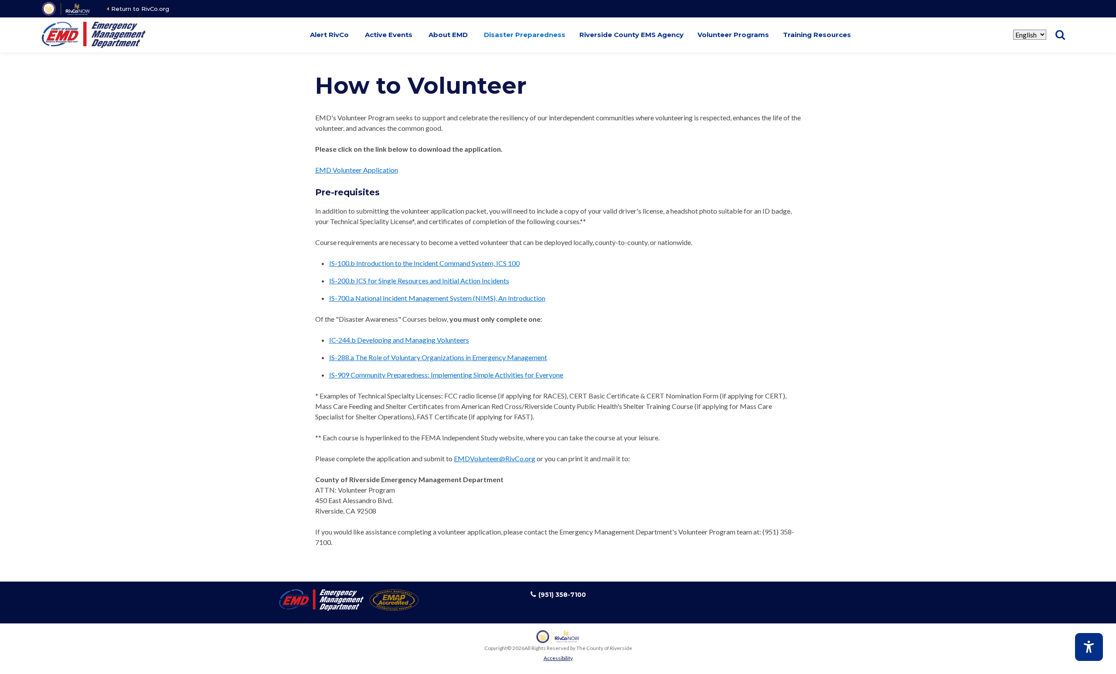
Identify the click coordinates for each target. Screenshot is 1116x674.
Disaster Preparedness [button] (524, 35)
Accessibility (558, 658)
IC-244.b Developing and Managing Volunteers (399, 340)
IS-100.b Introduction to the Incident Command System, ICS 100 (424, 263)
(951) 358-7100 (562, 595)
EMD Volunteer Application (356, 170)
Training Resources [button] (817, 35)
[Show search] (1060, 34)
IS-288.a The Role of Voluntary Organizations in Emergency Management (438, 357)
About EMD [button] (448, 35)
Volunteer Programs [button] (733, 35)
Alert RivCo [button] (329, 35)
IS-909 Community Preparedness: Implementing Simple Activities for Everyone (446, 375)
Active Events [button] (388, 35)
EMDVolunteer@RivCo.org (494, 458)
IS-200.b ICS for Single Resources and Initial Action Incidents (419, 280)
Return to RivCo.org (140, 8)
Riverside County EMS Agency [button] (631, 35)
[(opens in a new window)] (66, 9)
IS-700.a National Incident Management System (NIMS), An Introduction (437, 298)
